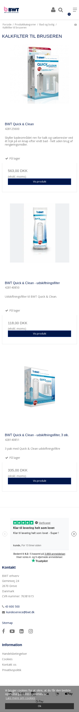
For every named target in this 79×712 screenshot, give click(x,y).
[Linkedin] (21, 631)
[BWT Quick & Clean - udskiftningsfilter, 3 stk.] (39, 392)
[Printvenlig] (75, 24)
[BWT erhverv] (11, 10)
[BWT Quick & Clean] (39, 82)
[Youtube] (12, 631)
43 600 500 (12, 606)
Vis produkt (39, 181)
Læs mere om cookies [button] (20, 698)
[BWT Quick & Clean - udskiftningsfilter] (39, 240)
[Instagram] (31, 631)
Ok (39, 706)
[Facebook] (3, 631)
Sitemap (7, 623)
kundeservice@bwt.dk (20, 612)
